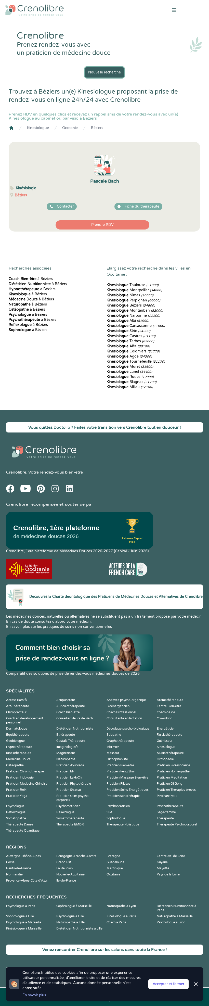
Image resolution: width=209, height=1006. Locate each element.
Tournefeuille (136, 361)
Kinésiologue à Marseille (24, 928)
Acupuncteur (65, 700)
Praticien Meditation (172, 777)
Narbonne (133, 315)
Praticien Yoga (16, 796)
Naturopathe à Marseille (175, 916)
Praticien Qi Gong (169, 783)
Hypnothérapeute (19, 747)
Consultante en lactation (124, 718)
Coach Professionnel (121, 712)
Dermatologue (16, 728)
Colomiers (133, 351)
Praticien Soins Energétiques (128, 790)
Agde (129, 356)
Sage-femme (166, 812)
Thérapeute (165, 818)
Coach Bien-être (68, 712)
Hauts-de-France (18, 868)
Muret (130, 366)
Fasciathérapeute (169, 734)
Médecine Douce (18, 759)
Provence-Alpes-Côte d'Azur (27, 880)
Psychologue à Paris (20, 906)
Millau (130, 387)
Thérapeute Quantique (23, 830)
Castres (131, 336)
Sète (128, 331)
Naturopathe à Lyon (121, 906)
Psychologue (15, 806)
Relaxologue (65, 812)
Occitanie (70, 128)
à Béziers (31, 279)
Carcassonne (136, 326)
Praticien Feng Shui (121, 771)
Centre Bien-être (169, 706)
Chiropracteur (16, 712)
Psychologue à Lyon (171, 922)
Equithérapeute (17, 734)
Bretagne (113, 856)
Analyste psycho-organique (127, 700)
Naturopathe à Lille (70, 922)
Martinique (115, 868)
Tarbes (130, 341)
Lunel (129, 372)
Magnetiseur (65, 753)
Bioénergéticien (118, 706)
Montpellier (134, 290)
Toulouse (133, 285)
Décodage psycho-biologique (128, 728)
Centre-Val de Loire (171, 856)
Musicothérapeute (170, 753)
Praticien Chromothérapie (25, 771)
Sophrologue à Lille (20, 916)
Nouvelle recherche (104, 72)
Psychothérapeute (170, 806)
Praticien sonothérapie (123, 796)
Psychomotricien (68, 806)
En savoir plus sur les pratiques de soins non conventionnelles (59, 627)
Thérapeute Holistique (123, 824)
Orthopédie (165, 759)
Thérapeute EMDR (70, 824)
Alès (128, 346)
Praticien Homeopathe (173, 771)
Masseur (113, 753)
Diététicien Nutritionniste (74, 728)
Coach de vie (166, 712)
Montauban (135, 310)
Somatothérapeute (70, 818)
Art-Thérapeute (17, 706)
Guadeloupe (115, 862)
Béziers (97, 128)
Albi (128, 321)
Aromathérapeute (170, 700)
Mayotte (163, 868)
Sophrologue (116, 818)
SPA (109, 812)
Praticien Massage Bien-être (127, 777)
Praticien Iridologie (20, 777)
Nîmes (130, 295)
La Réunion (64, 868)
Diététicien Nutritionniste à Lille (79, 928)
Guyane (162, 862)
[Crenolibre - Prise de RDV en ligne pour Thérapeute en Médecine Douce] (69, 10)
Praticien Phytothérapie (73, 783)
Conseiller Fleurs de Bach (74, 718)
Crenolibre (16, 472)
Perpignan (133, 300)
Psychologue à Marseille (23, 922)
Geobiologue (15, 741)
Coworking (165, 718)
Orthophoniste (117, 759)
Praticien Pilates (118, 783)
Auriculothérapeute (70, 706)
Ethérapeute (65, 734)
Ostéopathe (15, 765)
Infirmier (113, 747)
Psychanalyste (167, 796)
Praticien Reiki (16, 790)
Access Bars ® (16, 700)
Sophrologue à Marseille (74, 906)
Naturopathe (65, 759)
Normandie (14, 874)
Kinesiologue (38, 128)
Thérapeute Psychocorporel (177, 824)
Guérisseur (165, 741)
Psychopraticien (118, 806)
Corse (10, 862)
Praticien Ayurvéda (70, 765)
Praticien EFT (66, 771)
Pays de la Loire (168, 874)
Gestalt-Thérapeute (70, 741)
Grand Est (63, 862)
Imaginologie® (67, 747)
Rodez (130, 377)
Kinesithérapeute (18, 753)
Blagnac (131, 382)
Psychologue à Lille (70, 916)
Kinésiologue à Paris (121, 916)
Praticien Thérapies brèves (176, 790)
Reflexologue (15, 812)
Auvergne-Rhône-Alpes (23, 856)
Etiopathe (114, 734)
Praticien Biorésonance (173, 765)
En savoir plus (34, 995)
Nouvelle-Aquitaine (70, 874)
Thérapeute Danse (19, 824)
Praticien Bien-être (120, 765)
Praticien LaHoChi (69, 777)
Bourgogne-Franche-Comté (76, 856)
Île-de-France (66, 880)
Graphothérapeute (120, 741)
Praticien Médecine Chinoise (26, 783)
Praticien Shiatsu (68, 790)
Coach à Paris (116, 922)
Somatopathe (16, 818)
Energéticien (166, 728)
